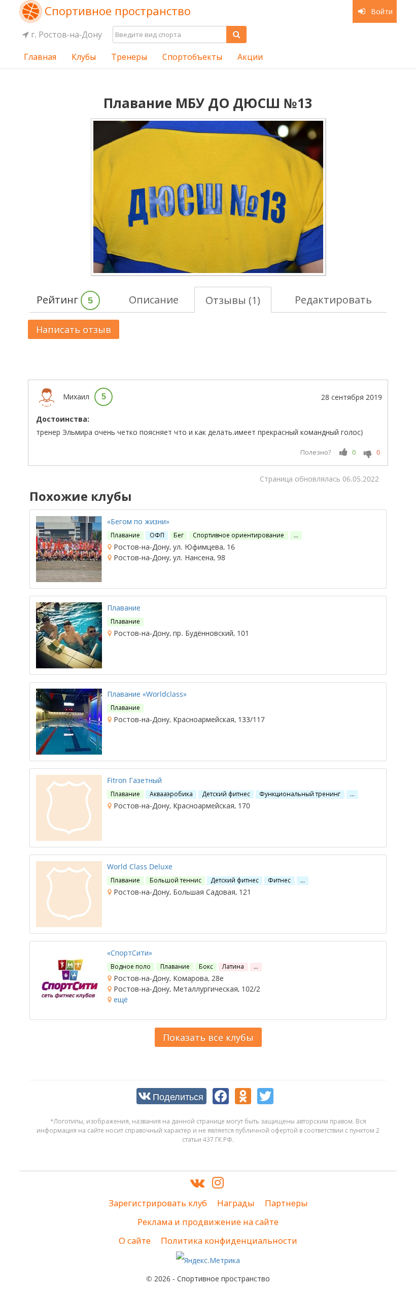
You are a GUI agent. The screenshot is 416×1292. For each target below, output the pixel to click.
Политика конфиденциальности (229, 1240)
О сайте (135, 1240)
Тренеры (129, 56)
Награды (236, 1203)
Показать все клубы (208, 1037)
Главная (40, 56)
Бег (179, 535)
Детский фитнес (226, 794)
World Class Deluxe (139, 866)
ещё (120, 999)
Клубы (84, 56)
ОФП (157, 535)
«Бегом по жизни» (138, 521)
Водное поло (131, 966)
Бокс (206, 966)
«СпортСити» (129, 953)
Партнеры (286, 1203)
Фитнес (279, 880)
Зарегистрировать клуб (158, 1203)
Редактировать (333, 300)
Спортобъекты (192, 56)
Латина (233, 966)
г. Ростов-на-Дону (65, 34)
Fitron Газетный (134, 780)
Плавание (125, 535)
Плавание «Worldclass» (147, 694)
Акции (250, 56)
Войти (381, 11)
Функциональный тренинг (299, 794)
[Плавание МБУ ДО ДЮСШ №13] (208, 197)
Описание (154, 300)
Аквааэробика (171, 794)
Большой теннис (175, 880)
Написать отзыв (73, 329)
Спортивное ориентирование (238, 535)
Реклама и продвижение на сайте (208, 1222)
